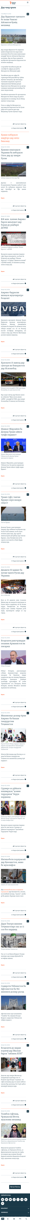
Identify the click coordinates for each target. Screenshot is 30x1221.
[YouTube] (14, 1219)
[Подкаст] (2, 1203)
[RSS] (25, 1199)
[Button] (19, 124)
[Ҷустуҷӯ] (26, 1219)
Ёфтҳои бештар (15, 1187)
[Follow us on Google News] (2, 1199)
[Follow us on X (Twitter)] (18, 1199)
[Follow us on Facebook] (6, 1199)
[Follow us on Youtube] (10, 1199)
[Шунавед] (7, 1219)
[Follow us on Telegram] (21, 1199)
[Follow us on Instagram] (14, 1199)
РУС (20, 1219)
